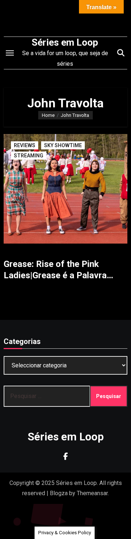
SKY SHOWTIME (63, 145)
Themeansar (92, 493)
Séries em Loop (65, 42)
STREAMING (28, 155)
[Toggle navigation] (10, 53)
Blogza (59, 493)
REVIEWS (24, 145)
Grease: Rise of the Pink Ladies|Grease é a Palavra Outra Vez (55, 275)
